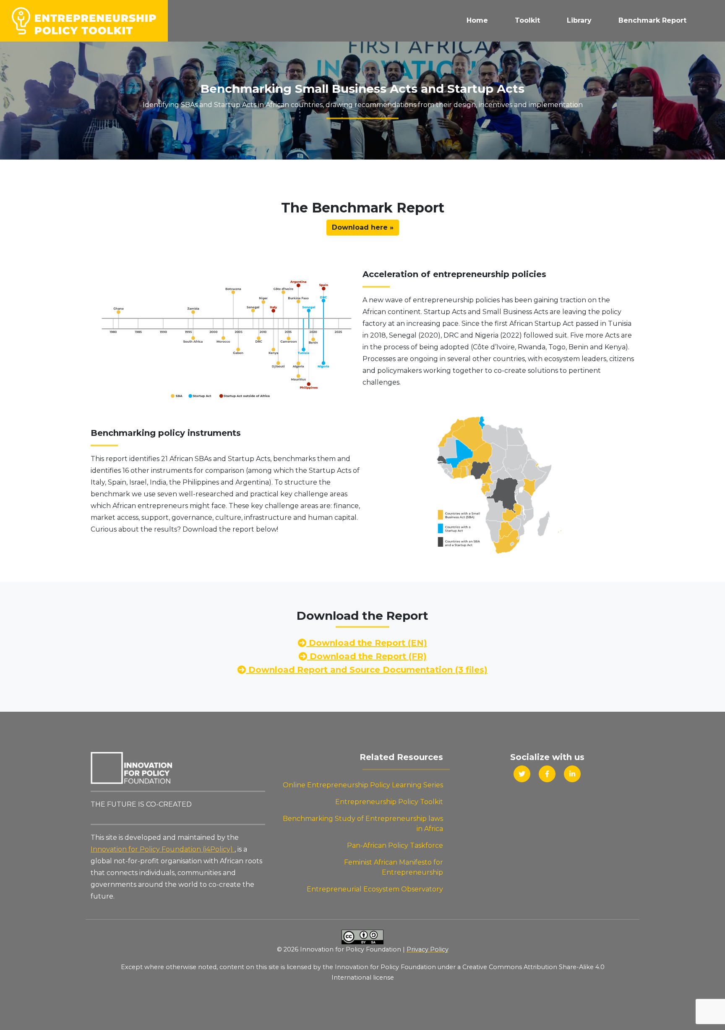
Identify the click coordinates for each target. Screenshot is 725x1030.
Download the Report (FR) (367, 656)
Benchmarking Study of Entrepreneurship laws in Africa (363, 824)
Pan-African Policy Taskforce (395, 845)
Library (579, 20)
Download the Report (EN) (366, 643)
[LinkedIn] (572, 773)
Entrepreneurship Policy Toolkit (389, 802)
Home (477, 20)
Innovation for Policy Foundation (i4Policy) (163, 849)
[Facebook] (547, 773)
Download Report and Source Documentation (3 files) (367, 670)
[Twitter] (522, 773)
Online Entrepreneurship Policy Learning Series (363, 785)
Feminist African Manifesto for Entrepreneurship (393, 867)
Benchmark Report (652, 20)
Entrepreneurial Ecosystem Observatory (375, 889)
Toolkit (527, 20)
